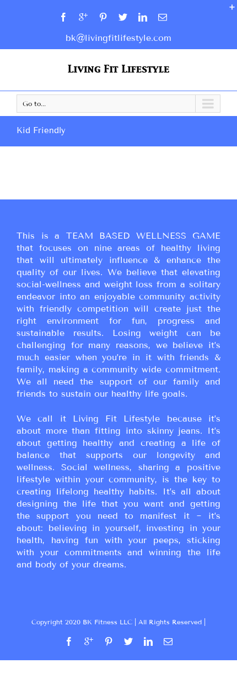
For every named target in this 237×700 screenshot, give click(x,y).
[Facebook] (63, 17)
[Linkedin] (142, 17)
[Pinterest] (103, 17)
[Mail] (162, 17)
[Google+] (83, 17)
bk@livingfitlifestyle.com (118, 38)
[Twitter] (122, 17)
